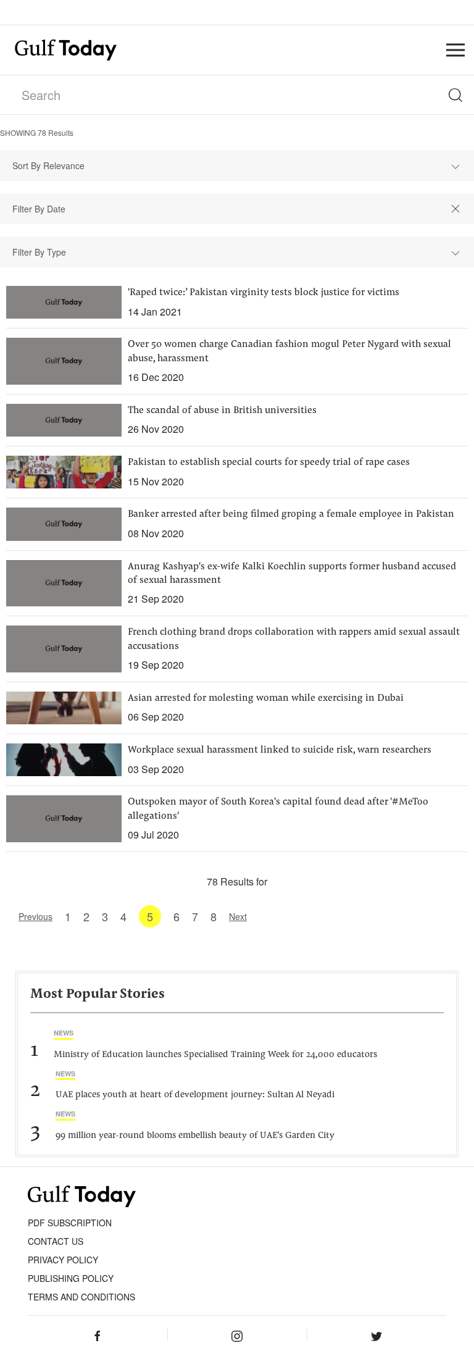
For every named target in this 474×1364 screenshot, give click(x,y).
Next (238, 916)
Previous (35, 916)
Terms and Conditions (81, 1297)
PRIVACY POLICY (63, 1259)
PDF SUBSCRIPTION (70, 1222)
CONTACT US (55, 1241)
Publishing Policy (71, 1278)
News (63, 1032)
